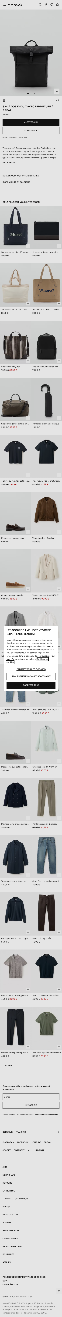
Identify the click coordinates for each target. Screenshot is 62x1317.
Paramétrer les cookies (31, 669)
